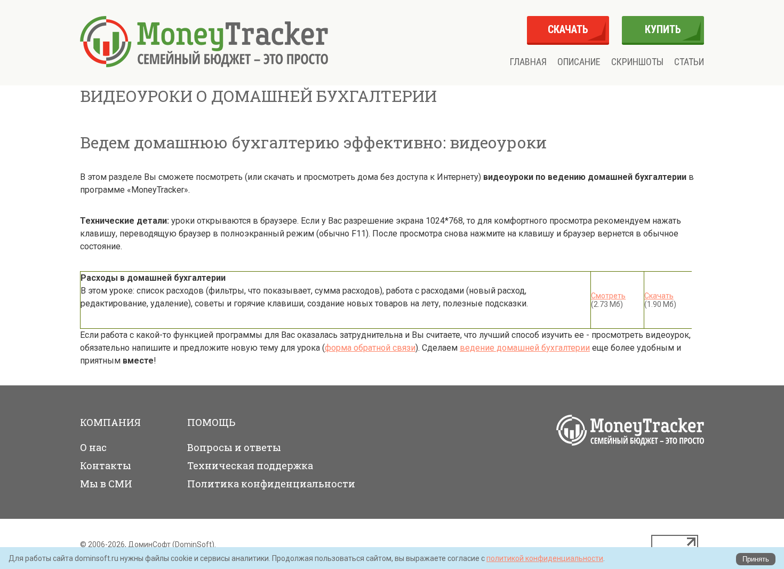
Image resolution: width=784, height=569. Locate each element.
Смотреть (608, 295)
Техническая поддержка (250, 465)
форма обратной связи (370, 348)
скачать (568, 29)
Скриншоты (637, 62)
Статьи (689, 62)
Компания (110, 422)
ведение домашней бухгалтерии (525, 348)
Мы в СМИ (106, 483)
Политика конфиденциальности (271, 483)
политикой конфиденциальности (544, 558)
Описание (579, 62)
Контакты (105, 465)
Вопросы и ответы (234, 447)
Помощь (211, 422)
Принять (755, 559)
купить (663, 29)
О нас (93, 447)
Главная (528, 62)
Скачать (659, 295)
